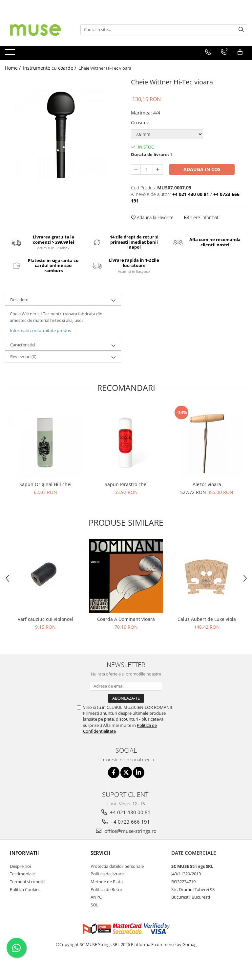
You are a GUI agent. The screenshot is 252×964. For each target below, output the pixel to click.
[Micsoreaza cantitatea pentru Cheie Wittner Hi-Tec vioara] (136, 169)
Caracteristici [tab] (22, 345)
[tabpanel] (63, 134)
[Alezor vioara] (207, 441)
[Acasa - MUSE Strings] (38, 29)
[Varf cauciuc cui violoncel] (45, 575)
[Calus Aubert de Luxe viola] (207, 576)
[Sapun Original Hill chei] (45, 441)
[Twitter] (126, 772)
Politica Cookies (25, 889)
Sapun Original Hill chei (45, 484)
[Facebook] (113, 772)
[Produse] (10, 54)
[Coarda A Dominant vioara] (126, 576)
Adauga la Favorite (155, 217)
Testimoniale (22, 874)
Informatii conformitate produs (40, 330)
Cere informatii (204, 217)
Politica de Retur (106, 889)
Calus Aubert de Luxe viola (207, 619)
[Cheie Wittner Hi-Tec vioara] (63, 134)
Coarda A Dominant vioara (126, 619)
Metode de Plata (107, 882)
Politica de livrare (107, 874)
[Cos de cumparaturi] (240, 52)
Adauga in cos (201, 169)
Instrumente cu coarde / (50, 68)
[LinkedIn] (138, 772)
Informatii (24, 853)
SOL (94, 905)
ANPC (96, 897)
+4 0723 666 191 (129, 821)
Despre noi (20, 866)
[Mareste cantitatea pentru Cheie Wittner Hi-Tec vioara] (157, 169)
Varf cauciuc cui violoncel (45, 619)
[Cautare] (241, 29)
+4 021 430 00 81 (130, 812)
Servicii (100, 853)
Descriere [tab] (19, 300)
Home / (13, 68)
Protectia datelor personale (117, 866)
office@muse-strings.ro (130, 831)
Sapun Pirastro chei (126, 484)
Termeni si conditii (27, 882)
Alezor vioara (207, 484)
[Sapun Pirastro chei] (126, 441)
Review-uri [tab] (23, 356)
